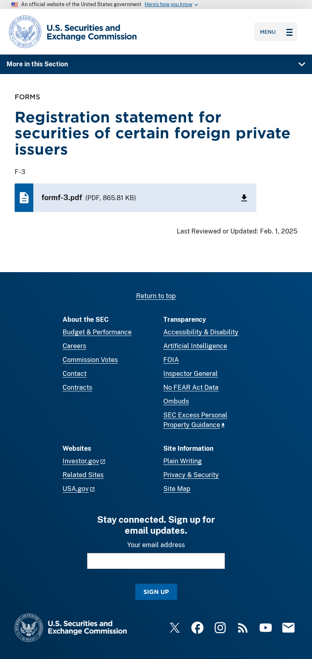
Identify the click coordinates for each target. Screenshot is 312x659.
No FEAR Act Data (191, 387)
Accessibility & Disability (200, 332)
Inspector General (190, 374)
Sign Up (156, 591)
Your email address (156, 545)
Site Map (177, 489)
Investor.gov (81, 461)
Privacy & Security (191, 475)
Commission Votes (90, 360)
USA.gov (76, 489)
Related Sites (83, 475)
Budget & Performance (97, 332)
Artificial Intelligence (195, 346)
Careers (74, 346)
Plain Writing (182, 461)
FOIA (171, 360)
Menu (268, 31)
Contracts (77, 387)
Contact (75, 374)
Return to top (156, 296)
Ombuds (176, 401)
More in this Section (37, 64)
